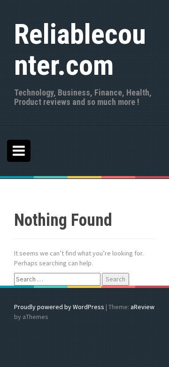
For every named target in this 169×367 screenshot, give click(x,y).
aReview (142, 307)
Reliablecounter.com (80, 49)
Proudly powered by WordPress (59, 307)
